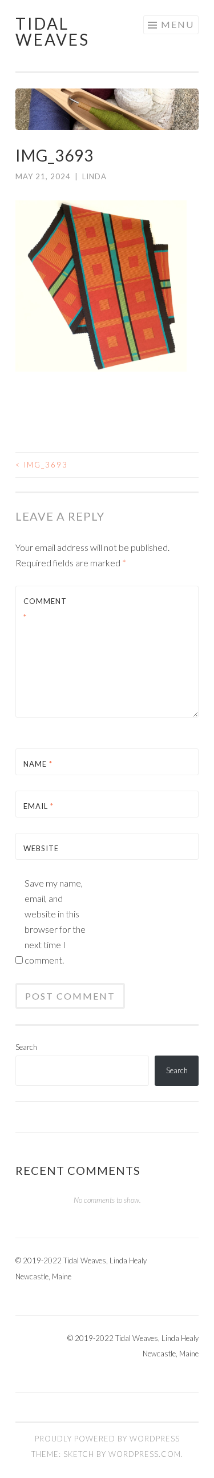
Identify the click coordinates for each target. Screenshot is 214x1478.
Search (26, 1047)
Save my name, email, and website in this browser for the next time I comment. (55, 921)
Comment (45, 609)
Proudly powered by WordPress (107, 1438)
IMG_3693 (41, 464)
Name (38, 763)
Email (38, 806)
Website (41, 848)
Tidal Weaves (52, 31)
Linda (94, 176)
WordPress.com (144, 1454)
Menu (177, 24)
